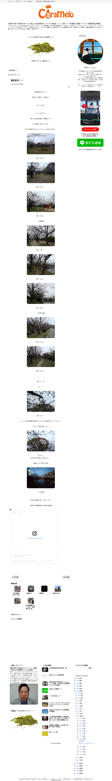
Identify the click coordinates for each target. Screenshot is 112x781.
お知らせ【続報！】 (55, 689)
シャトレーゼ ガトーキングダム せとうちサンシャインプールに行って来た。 (59, 704)
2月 (79, 757)
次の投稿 (15, 577)
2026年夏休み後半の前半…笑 (58, 668)
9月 (79, 701)
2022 (77, 688)
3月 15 (81, 736)
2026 (77, 678)
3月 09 (81, 746)
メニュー (10, 1)
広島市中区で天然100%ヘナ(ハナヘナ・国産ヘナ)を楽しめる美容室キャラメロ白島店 (59, 683)
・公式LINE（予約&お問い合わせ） (45, 1)
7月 (79, 706)
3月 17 (81, 733)
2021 (77, 691)
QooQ (59, 780)
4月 (79, 713)
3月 (79, 716)
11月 (79, 695)
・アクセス (18, 1)
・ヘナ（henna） (28, 1)
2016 (77, 773)
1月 (79, 760)
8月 (79, 703)
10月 (79, 698)
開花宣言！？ (83, 741)
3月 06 (81, 749)
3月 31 (81, 718)
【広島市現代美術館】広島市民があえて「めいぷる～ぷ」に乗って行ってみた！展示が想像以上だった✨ (59, 719)
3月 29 (81, 723)
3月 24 (81, 728)
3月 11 (81, 738)
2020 (77, 763)
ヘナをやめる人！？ (55, 696)
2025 (77, 680)
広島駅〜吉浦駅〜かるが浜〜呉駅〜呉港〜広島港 (58, 725)
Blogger (59, 743)
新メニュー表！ (54, 732)
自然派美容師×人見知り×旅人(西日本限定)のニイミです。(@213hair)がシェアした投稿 (37, 561)
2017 (77, 771)
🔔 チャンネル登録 (90, 129)
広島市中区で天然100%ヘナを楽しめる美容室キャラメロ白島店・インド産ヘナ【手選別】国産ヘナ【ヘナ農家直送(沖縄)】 (55, 24)
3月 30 (81, 721)
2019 (77, 765)
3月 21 (81, 731)
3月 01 (81, 754)
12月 (79, 693)
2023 (77, 686)
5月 (79, 711)
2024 (77, 683)
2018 (77, 768)
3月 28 (81, 726)
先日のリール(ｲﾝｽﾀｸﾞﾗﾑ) (86, 743)
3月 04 (81, 751)
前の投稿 (66, 577)
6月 (79, 708)
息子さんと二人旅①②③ (56, 675)
